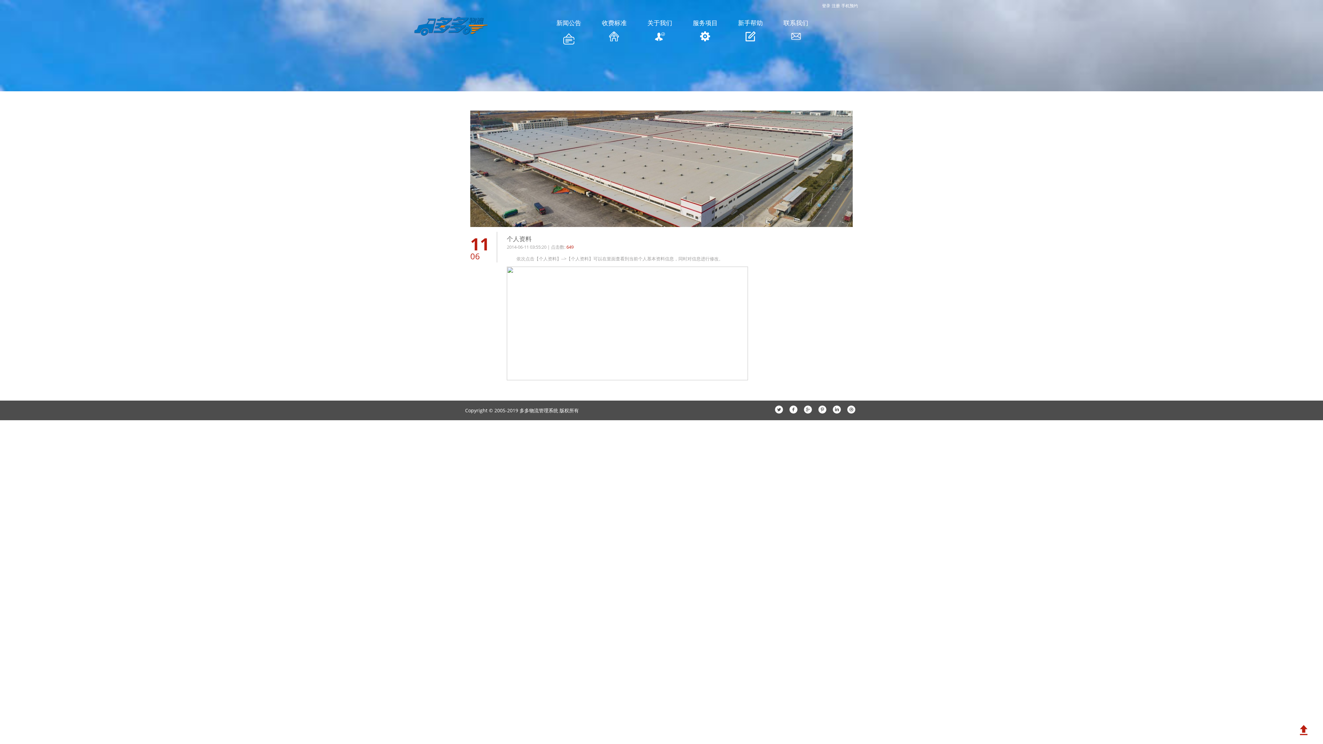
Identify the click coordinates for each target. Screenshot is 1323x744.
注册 (836, 6)
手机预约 (849, 6)
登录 (826, 6)
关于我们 (659, 23)
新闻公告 (568, 23)
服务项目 (705, 23)
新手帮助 (750, 23)
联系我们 (795, 23)
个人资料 (519, 239)
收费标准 (614, 23)
